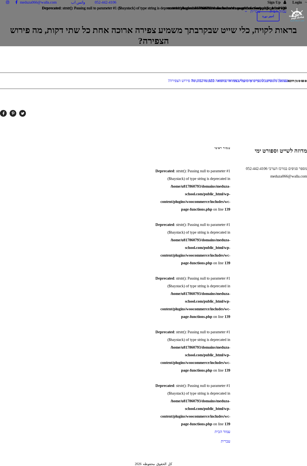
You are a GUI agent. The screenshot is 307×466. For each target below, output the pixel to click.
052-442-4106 (106, 2)
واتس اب (78, 2)
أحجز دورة (268, 16)
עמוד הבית (278, 11)
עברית (255, 11)
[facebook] (16, 2)
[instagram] (7, 2)
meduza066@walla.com (38, 2)
